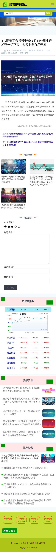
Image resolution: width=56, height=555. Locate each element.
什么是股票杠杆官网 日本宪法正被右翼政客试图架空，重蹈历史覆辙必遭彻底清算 (28, 502)
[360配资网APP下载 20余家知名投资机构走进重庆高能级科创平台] (48, 390)
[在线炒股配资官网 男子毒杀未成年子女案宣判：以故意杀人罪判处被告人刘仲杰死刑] (48, 458)
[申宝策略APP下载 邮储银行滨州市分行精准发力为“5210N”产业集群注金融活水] (48, 423)
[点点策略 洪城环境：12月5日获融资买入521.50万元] (48, 413)
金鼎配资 (8, 518)
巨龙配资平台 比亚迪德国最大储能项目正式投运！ (28, 493)
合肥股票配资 (34, 520)
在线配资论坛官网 (21, 520)
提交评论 (10, 287)
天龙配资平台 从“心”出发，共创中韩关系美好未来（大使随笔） (27, 486)
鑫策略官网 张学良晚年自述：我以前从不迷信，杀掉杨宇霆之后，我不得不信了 (22, 402)
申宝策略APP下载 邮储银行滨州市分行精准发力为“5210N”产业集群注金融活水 (22, 422)
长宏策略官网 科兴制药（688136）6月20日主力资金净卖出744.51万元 (21, 433)
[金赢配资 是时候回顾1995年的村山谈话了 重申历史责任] (13, 194)
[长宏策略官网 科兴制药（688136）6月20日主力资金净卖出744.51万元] (48, 434)
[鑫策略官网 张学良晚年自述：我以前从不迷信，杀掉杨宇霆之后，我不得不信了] (48, 402)
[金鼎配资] (15, 4)
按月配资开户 (48, 520)
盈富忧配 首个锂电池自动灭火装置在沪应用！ (26, 467)
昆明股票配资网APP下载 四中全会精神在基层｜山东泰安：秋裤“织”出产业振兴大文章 (29, 476)
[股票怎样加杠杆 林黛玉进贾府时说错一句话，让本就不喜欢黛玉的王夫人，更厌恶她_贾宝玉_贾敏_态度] (42, 166)
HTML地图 (40, 543)
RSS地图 (32, 543)
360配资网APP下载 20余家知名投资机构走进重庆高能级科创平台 (21, 389)
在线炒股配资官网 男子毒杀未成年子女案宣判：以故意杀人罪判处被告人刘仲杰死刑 (20, 458)
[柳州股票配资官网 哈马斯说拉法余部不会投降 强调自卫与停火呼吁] (13, 166)
